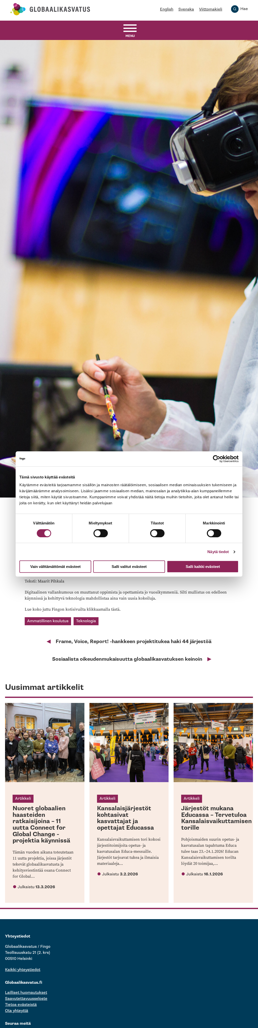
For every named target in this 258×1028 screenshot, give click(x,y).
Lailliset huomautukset (26, 992)
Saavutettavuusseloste (26, 998)
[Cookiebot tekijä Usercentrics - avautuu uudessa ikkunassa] (217, 459)
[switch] (100, 533)
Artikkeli (23, 798)
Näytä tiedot (218, 552)
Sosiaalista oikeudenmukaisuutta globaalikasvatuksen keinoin (127, 659)
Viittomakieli (210, 9)
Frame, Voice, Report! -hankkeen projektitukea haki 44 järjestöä (133, 641)
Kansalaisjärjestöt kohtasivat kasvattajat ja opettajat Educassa (125, 818)
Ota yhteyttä (16, 1010)
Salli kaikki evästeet (203, 566)
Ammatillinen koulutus (48, 621)
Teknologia (86, 621)
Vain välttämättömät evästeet (55, 566)
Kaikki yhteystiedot (22, 969)
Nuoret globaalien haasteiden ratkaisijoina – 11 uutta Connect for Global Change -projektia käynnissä (41, 824)
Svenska (186, 9)
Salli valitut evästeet (129, 566)
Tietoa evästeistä (21, 1004)
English (166, 9)
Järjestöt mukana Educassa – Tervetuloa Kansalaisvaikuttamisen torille (216, 818)
